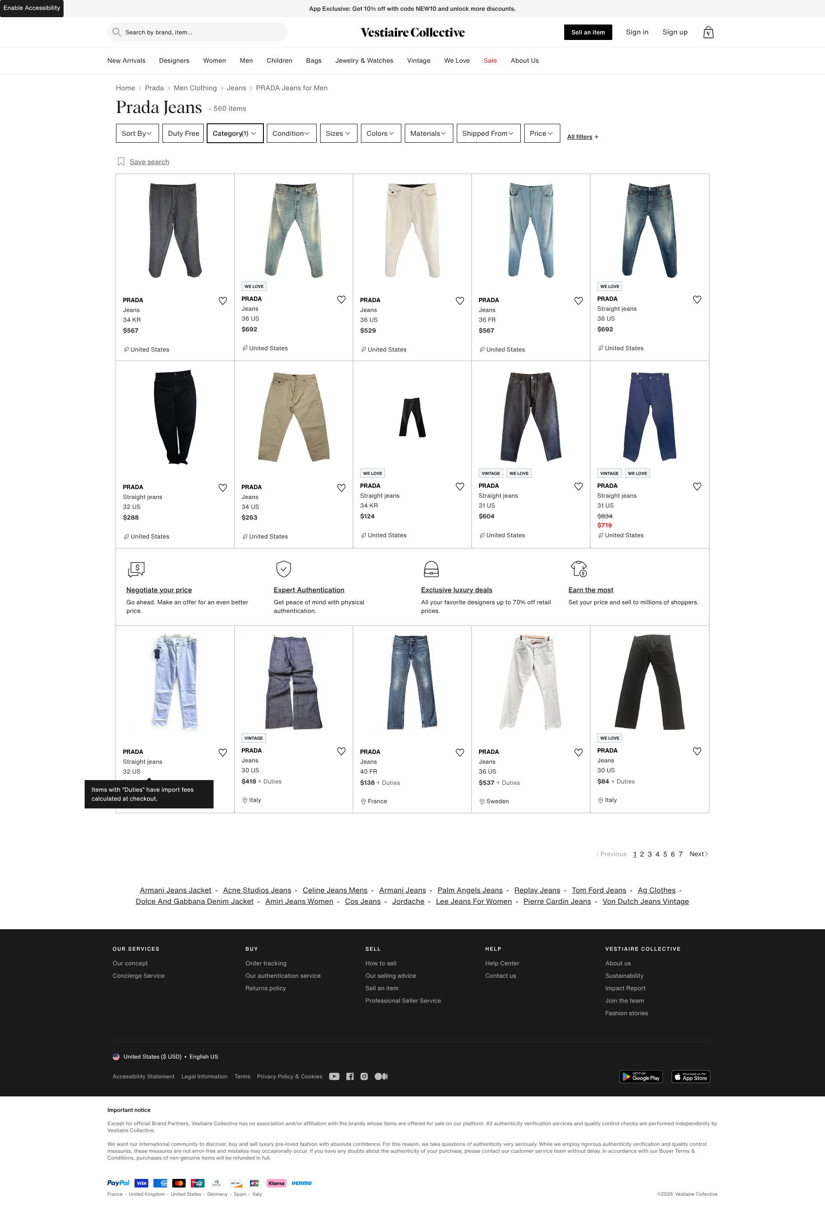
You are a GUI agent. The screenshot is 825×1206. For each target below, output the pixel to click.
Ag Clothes (656, 890)
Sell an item (588, 32)
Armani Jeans (402, 890)
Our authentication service (283, 975)
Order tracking (266, 963)
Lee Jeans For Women (474, 901)
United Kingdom (147, 1194)
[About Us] (545, 60)
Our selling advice (390, 975)
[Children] (299, 60)
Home (125, 88)
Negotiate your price (159, 590)
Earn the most (591, 590)
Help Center (502, 963)
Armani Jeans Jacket (175, 890)
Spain (240, 1194)
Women (214, 60)
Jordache (408, 901)
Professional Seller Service (403, 1000)
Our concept (130, 963)
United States (186, 1194)
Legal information (204, 1076)
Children (280, 60)
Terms (242, 1076)
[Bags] (328, 60)
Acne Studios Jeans (257, 890)
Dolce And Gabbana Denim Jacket (195, 901)
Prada (154, 88)
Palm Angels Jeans (470, 890)
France (115, 1194)
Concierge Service (139, 975)
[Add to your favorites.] (222, 301)
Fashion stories (626, 1013)
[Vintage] (437, 60)
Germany (217, 1194)
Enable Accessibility (31, 7)
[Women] (232, 60)
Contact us (501, 975)
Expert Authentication (309, 590)
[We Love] (477, 60)
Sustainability (624, 975)
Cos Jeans (363, 901)
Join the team (624, 1000)
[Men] (260, 60)
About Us (525, 60)
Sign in (637, 32)
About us (618, 963)
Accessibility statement (143, 1076)
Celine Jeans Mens (335, 890)
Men (246, 60)
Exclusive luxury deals (456, 590)
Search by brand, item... (158, 32)
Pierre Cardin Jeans (557, 901)
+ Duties (152, 782)
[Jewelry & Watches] (400, 60)
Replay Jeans (537, 890)
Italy (257, 1194)
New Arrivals (126, 60)
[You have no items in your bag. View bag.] (709, 32)
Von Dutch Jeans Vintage (645, 901)
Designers (174, 60)
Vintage (418, 60)
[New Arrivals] (152, 60)
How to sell (380, 963)
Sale (490, 60)
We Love (457, 60)
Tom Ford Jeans (599, 890)
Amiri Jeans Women (299, 901)
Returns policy (265, 988)
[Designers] (196, 60)
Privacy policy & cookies (289, 1076)
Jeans (236, 88)
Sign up (675, 32)
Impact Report (625, 988)
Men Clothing (195, 88)
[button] (709, 32)
